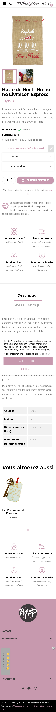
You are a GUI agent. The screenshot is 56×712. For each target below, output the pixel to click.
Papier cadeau (15, 166)
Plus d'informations (13, 353)
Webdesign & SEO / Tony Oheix (26, 706)
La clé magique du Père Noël (13, 511)
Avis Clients (3, 661)
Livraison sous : (10, 135)
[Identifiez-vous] (44, 4)
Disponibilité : (9, 129)
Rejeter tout (28, 369)
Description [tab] (28, 295)
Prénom (11, 156)
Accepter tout (28, 361)
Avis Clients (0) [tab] (28, 305)
